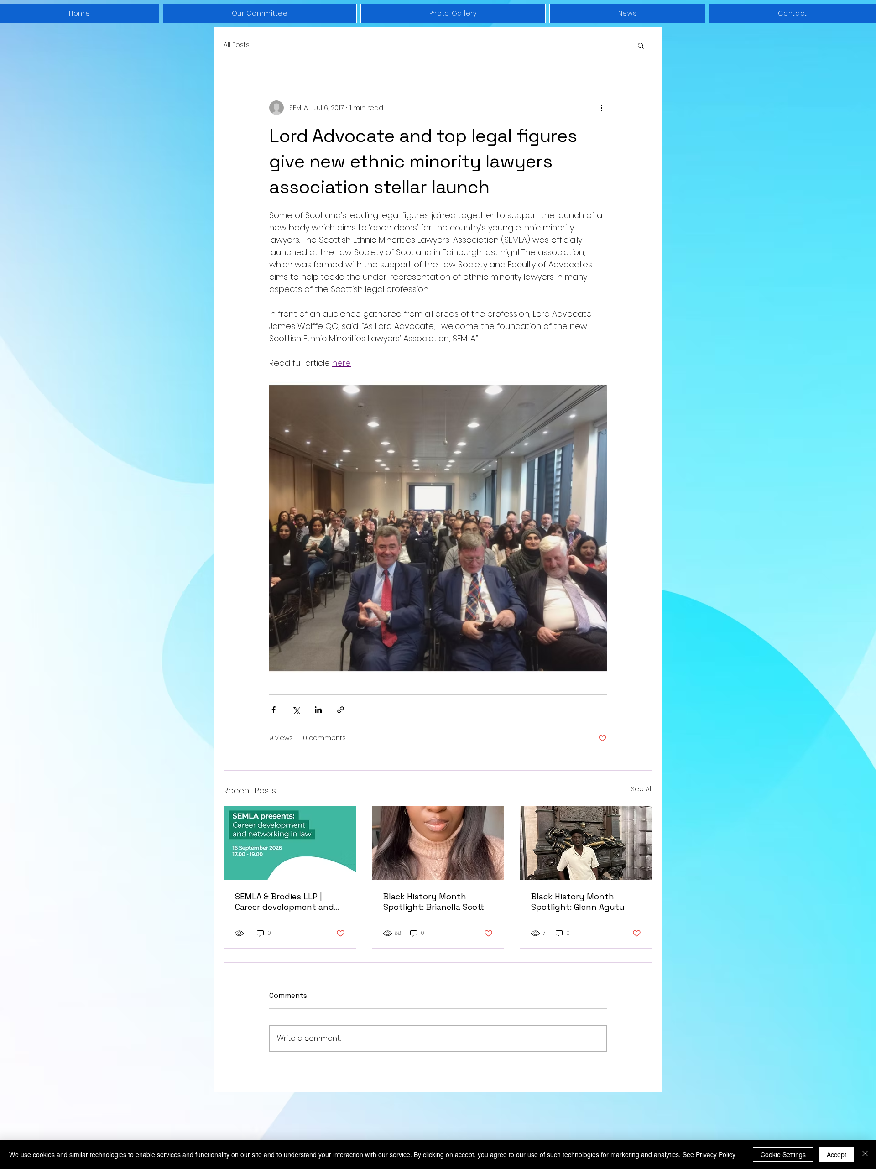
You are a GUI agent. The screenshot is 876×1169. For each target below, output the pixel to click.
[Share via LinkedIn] (318, 709)
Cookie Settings (783, 1154)
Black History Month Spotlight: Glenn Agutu (578, 901)
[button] (640, 45)
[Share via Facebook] (273, 709)
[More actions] (601, 107)
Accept (836, 1154)
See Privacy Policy (709, 1154)
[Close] (865, 1154)
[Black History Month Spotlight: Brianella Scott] (438, 843)
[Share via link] (340, 709)
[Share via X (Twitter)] (296, 709)
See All (641, 788)
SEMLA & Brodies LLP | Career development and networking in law (284, 901)
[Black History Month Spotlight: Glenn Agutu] (586, 843)
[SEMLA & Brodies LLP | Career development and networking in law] (290, 843)
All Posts (237, 45)
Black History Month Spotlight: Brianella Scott (433, 901)
